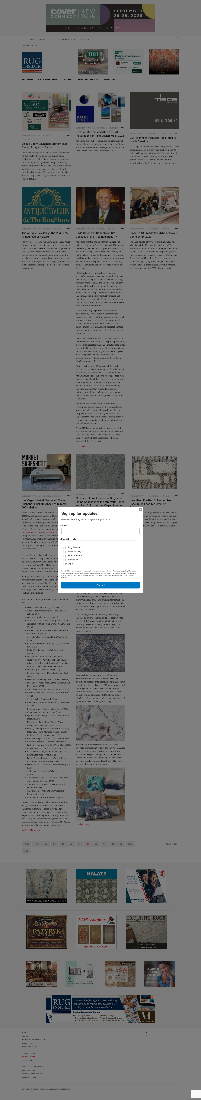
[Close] (140, 509)
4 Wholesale (72, 559)
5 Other (69, 563)
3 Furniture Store (74, 555)
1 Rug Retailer (73, 547)
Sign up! (101, 584)
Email (64, 525)
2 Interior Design (74, 551)
